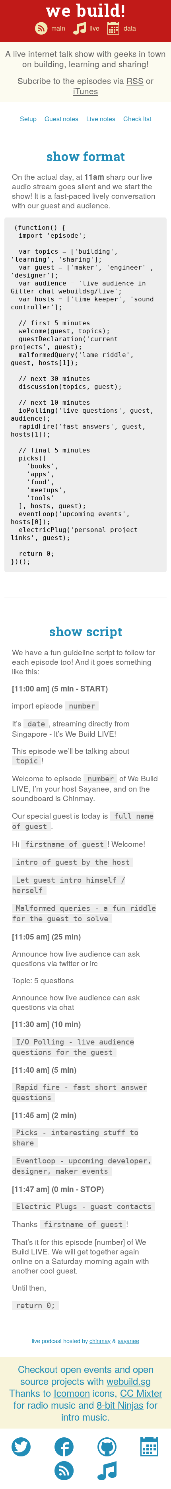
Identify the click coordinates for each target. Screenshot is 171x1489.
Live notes (100, 118)
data (130, 28)
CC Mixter (141, 1393)
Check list (137, 118)
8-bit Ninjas (120, 1404)
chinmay (100, 1340)
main (58, 28)
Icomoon (72, 1393)
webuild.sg (129, 1381)
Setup (28, 118)
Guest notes (61, 118)
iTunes (85, 91)
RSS (135, 80)
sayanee (128, 1340)
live (94, 28)
